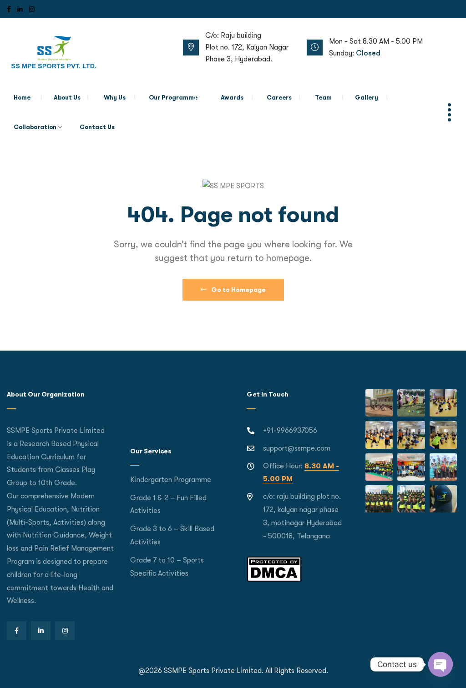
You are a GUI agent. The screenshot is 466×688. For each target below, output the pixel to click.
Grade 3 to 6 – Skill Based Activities (172, 535)
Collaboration (35, 127)
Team (323, 97)
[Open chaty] (440, 664)
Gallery (366, 97)
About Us (67, 97)
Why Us (115, 97)
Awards (232, 97)
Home (22, 97)
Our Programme (173, 97)
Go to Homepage (238, 289)
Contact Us (97, 127)
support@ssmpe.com (296, 448)
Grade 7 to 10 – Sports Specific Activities (167, 567)
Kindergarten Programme (170, 480)
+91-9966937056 (290, 431)
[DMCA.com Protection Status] (274, 569)
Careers (279, 97)
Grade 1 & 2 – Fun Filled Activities (168, 504)
